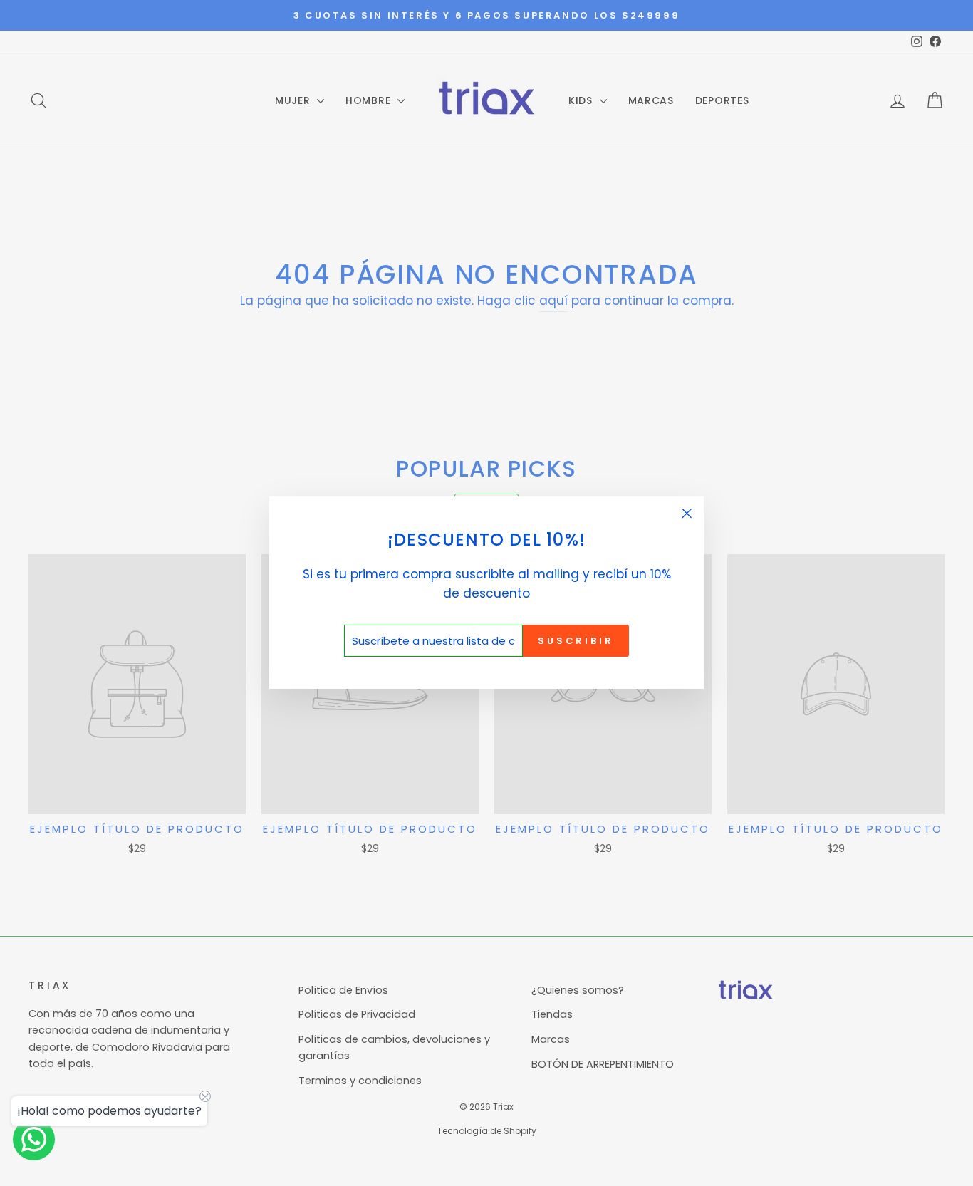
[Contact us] (34, 1139)
